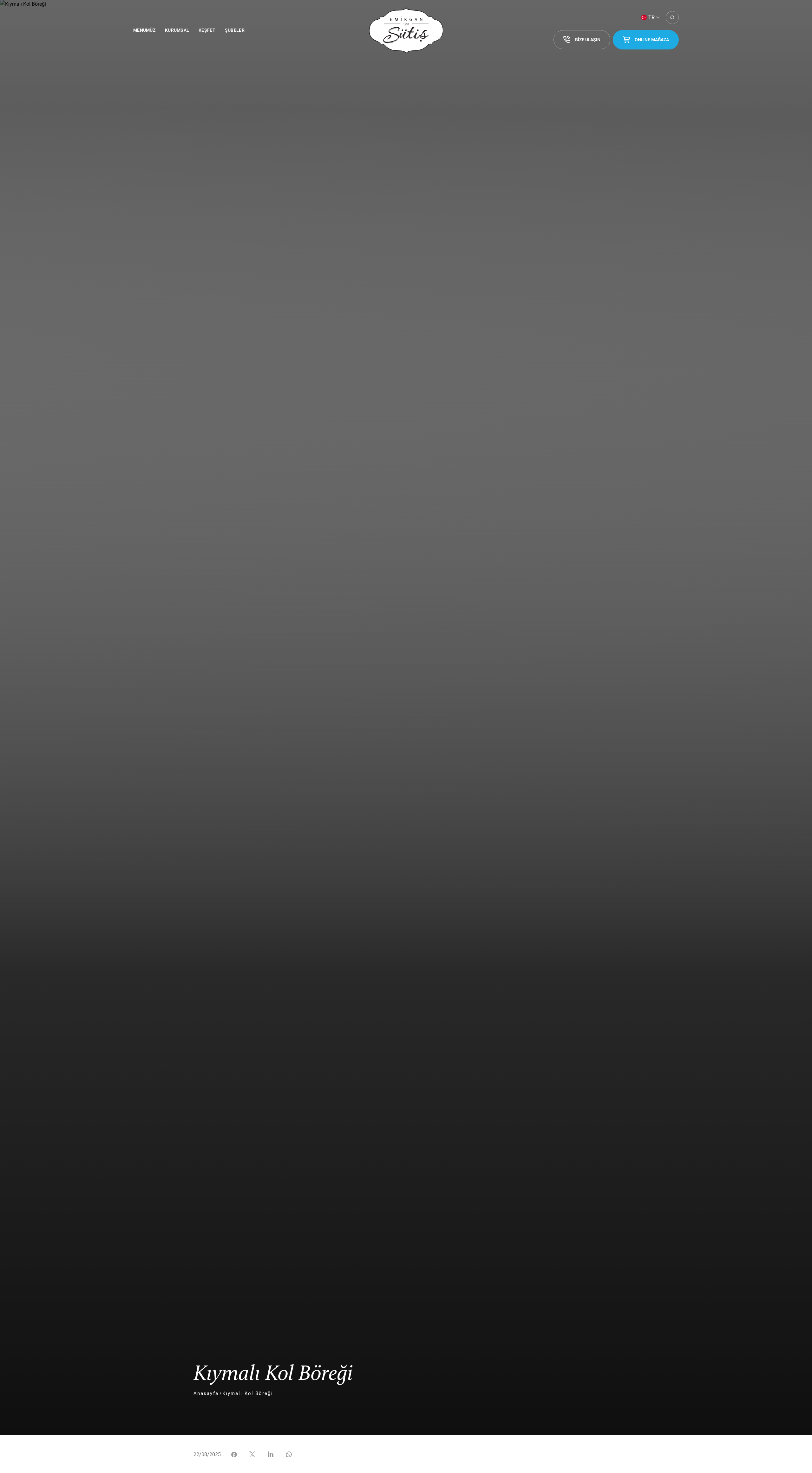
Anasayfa (206, 1393)
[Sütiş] (406, 30)
